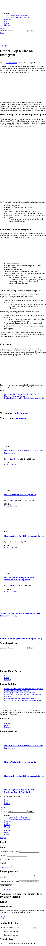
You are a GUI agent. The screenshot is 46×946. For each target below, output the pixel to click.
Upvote (6, 464)
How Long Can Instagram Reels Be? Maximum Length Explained (20, 578)
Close (2, 809)
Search (31, 31)
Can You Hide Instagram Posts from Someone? (20, 698)
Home (6, 800)
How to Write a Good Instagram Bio (20, 494)
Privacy (6, 802)
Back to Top (4, 807)
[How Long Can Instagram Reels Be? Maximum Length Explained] (25, 559)
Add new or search (6, 928)
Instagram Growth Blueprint (18, 15)
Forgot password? (6, 867)
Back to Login (5, 889)
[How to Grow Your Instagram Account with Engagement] (25, 433)
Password (3, 855)
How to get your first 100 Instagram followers (24, 536)
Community (8, 19)
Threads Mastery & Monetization (20, 17)
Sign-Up (7, 25)
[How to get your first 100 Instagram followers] (25, 518)
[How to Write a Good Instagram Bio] (25, 477)
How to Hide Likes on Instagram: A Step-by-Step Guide (23, 700)
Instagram (20, 418)
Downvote (13, 464)
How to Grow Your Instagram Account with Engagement (23, 689)
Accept (2, 916)
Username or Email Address (9, 851)
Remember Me (7, 859)
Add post (3, 838)
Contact (7, 23)
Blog (6, 21)
